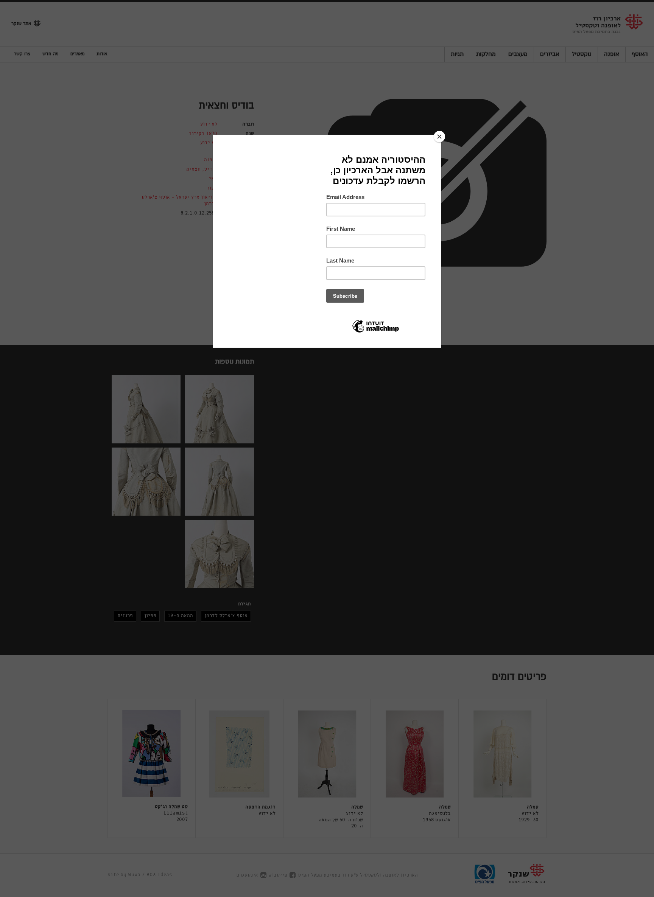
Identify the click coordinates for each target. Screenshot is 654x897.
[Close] (439, 136)
